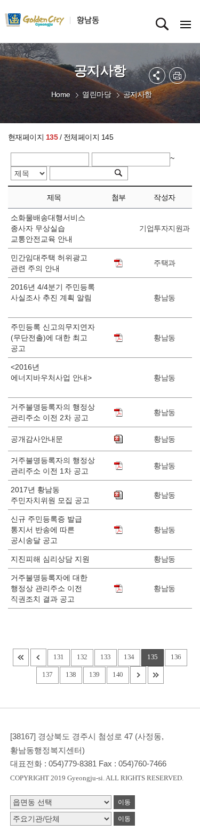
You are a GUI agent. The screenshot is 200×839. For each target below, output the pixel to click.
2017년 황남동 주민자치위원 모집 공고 (52, 495)
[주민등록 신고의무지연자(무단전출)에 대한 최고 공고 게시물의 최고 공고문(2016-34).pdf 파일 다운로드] (118, 338)
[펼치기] (157, 75)
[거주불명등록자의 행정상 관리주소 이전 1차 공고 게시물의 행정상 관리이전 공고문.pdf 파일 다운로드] (118, 466)
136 (176, 657)
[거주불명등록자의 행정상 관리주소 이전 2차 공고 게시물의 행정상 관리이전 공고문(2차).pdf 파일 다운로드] (118, 412)
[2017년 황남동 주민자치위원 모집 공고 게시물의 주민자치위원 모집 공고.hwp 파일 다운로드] (118, 495)
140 (118, 674)
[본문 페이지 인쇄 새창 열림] (177, 75)
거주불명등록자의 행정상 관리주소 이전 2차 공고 (53, 412)
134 (129, 657)
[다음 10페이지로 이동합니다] (138, 675)
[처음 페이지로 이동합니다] (21, 657)
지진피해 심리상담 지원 (52, 559)
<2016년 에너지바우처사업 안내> (51, 378)
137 (47, 674)
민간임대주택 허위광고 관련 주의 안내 (49, 263)
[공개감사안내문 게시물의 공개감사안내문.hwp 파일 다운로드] (118, 439)
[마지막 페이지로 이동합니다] (156, 675)
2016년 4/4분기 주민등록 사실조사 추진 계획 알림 (53, 298)
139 (94, 674)
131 (58, 657)
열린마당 (96, 94)
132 (82, 657)
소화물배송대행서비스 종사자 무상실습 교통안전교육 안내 (48, 228)
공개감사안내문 (39, 439)
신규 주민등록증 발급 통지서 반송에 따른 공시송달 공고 (46, 530)
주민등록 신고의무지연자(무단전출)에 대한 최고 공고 (53, 338)
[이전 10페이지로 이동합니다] (38, 657)
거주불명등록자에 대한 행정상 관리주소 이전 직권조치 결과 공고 (49, 588)
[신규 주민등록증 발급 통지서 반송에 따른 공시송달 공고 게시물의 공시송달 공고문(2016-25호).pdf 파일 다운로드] (118, 530)
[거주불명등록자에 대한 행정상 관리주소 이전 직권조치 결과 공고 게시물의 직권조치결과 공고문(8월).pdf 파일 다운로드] (118, 588)
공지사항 (137, 94)
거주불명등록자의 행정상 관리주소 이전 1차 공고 (53, 465)
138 (71, 674)
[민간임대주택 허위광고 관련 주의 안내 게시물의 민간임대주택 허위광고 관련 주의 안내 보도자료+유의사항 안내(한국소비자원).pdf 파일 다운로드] (118, 263)
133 (105, 657)
